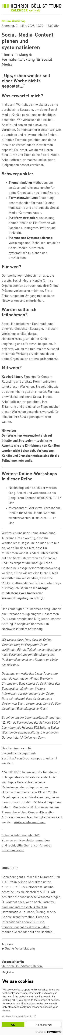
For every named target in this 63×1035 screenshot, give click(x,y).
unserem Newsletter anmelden (28, 840)
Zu (3, 840)
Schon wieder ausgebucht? (21, 835)
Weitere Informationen (30, 822)
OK (13, 1024)
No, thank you (44, 1024)
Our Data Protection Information (17, 1016)
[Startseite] (31, 8)
